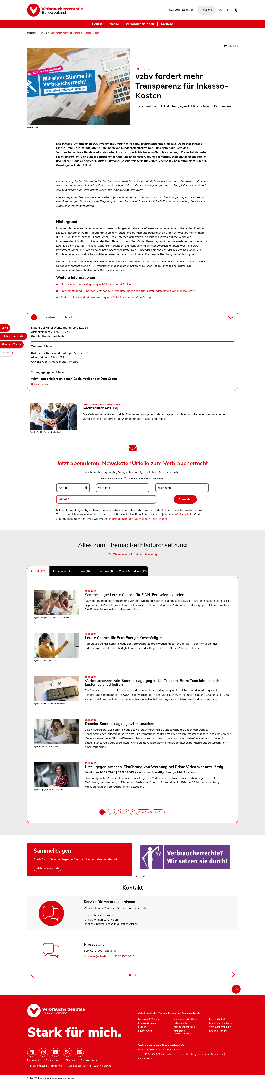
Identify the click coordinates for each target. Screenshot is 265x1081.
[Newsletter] (79, 1052)
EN (229, 10)
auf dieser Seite (183, 514)
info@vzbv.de (145, 1058)
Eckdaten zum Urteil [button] (56, 317)
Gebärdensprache (78, 1066)
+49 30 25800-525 (123, 956)
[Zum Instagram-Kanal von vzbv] (43, 1052)
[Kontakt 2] (135, 975)
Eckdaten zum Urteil (13, 336)
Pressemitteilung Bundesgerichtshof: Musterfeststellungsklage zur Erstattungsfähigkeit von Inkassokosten (127, 291)
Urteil (4, 327)
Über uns (187, 10)
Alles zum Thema (11, 344)
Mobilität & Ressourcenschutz (184, 1032)
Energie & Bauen (147, 1023)
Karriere (167, 24)
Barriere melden (89, 1060)
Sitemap (70, 1060)
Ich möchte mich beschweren (101, 919)
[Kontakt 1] (130, 975)
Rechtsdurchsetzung (100, 408)
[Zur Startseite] (55, 10)
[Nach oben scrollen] (236, 989)
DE (220, 10)
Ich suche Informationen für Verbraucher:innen (111, 924)
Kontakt (5, 352)
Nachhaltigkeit (217, 1019)
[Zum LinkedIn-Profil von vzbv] (31, 1052)
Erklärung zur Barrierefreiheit (46, 1066)
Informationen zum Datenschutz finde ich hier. (138, 519)
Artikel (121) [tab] (38, 571)
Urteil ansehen (39, 384)
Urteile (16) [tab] (83, 571)
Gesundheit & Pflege (185, 1019)
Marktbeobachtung (184, 1027)
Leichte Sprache (102, 1066)
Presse (114, 24)
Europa (142, 1027)
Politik (97, 24)
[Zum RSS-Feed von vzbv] (67, 1052)
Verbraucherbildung (220, 1027)
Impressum (33, 1060)
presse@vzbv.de (96, 956)
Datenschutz (53, 1060)
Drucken (233, 46)
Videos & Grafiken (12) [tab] (133, 571)
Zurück (32, 975)
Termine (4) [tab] (106, 571)
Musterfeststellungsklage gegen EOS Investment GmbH (95, 284)
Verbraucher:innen (140, 24)
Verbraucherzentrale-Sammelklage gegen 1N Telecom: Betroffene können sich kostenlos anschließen (152, 681)
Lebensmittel (181, 1023)
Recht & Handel (218, 1031)
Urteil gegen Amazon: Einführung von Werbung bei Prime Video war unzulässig (154, 765)
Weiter (233, 975)
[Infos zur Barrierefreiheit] (235, 10)
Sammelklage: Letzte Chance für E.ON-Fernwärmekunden (134, 593)
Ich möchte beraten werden (100, 915)
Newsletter (173, 10)
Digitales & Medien (148, 1019)
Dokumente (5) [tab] (61, 571)
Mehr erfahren (45, 868)
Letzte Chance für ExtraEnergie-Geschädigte (123, 636)
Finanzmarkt (145, 1031)
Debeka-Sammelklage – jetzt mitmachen (119, 722)
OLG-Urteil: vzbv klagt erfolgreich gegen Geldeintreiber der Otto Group (105, 297)
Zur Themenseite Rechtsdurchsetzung (132, 555)
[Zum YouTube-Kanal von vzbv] (55, 1052)
